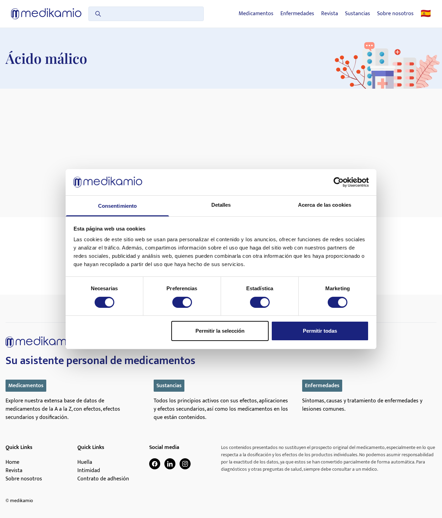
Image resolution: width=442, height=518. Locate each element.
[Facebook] (154, 463)
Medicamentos (256, 14)
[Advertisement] (221, 140)
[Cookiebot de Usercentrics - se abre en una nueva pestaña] (338, 182)
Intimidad (88, 471)
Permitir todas (320, 331)
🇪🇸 (426, 14)
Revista (329, 14)
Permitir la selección (219, 331)
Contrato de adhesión (103, 479)
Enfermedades (297, 14)
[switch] (182, 302)
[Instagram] (185, 463)
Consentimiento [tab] (117, 206)
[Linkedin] (169, 463)
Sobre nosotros (395, 14)
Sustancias (357, 14)
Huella (84, 462)
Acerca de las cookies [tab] (324, 205)
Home (12, 462)
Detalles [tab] (221, 205)
